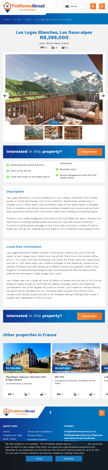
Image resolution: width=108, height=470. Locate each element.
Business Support (37, 439)
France (28, 19)
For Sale (17, 19)
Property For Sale (12, 435)
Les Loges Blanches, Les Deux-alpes (53, 19)
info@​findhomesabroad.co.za (80, 431)
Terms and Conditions (39, 431)
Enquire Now (89, 151)
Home (6, 19)
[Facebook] (50, 412)
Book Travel (9, 439)
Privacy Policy (35, 435)
